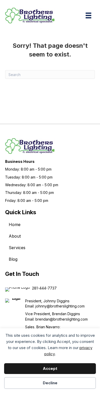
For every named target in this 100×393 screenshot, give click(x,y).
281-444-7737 (44, 288)
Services (17, 247)
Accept (50, 368)
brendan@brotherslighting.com (61, 319)
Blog (13, 259)
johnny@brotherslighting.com (60, 306)
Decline (50, 382)
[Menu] (88, 15)
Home (15, 224)
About (15, 236)
